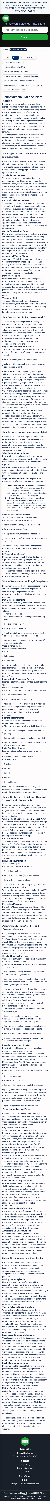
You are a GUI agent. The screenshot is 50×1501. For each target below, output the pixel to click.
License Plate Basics (18, 50)
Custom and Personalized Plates (15, 67)
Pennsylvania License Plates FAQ (25, 1456)
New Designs (37, 85)
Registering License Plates (13, 62)
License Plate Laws (31, 76)
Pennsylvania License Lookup (29, 1498)
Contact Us (25, 1471)
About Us (7, 58)
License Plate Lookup (25, 1453)
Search (26, 37)
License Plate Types (28, 58)
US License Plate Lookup (23, 1497)
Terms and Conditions (25, 1468)
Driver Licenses (9, 85)
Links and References (11, 90)
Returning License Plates (12, 76)
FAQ (23, 90)
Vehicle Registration (27, 81)
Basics (15, 58)
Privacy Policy (25, 1465)
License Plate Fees (10, 81)
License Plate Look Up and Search (16, 71)
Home (5, 50)
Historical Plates (23, 85)
